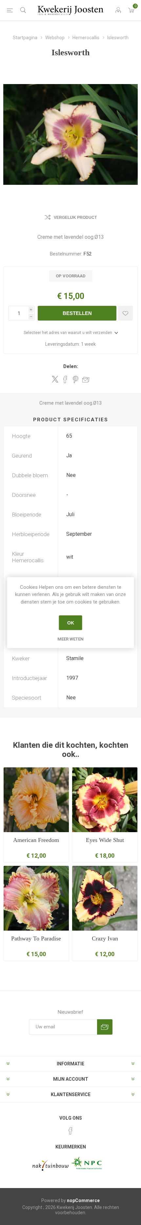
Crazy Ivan (105, 938)
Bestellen (77, 313)
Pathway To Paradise (36, 938)
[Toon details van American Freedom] (36, 799)
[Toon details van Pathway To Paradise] (36, 898)
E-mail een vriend (86, 379)
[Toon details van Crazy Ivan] (104, 898)
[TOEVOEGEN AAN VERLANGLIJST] (125, 313)
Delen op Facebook (65, 379)
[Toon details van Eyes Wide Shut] (104, 799)
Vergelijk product (75, 217)
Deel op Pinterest (75, 379)
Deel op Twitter (55, 379)
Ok (70, 622)
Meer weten (70, 639)
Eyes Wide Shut (105, 840)
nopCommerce (83, 1200)
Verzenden (104, 1027)
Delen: (70, 366)
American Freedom (36, 840)
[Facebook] (70, 1131)
